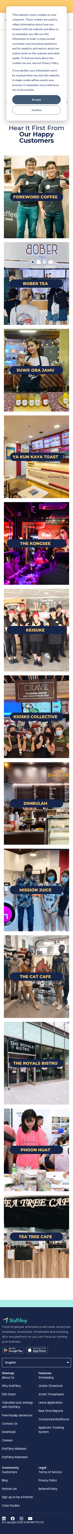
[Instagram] (21, 1519)
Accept (36, 99)
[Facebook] (13, 1519)
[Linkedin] (4, 1519)
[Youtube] (30, 1519)
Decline (36, 110)
